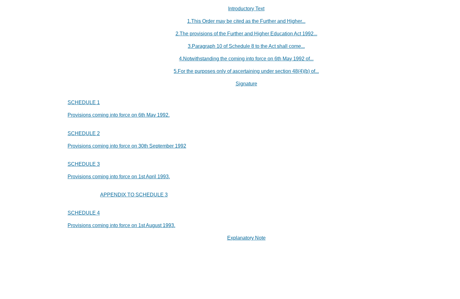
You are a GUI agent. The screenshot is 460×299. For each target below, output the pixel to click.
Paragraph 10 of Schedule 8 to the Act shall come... (248, 46)
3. (190, 46)
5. (176, 71)
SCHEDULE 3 (84, 164)
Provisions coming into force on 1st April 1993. (119, 176)
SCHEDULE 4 (84, 212)
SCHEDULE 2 (84, 133)
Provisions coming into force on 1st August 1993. (121, 225)
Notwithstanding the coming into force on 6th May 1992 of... (248, 58)
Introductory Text (246, 8)
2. (178, 33)
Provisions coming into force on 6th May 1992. (119, 115)
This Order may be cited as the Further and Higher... (248, 21)
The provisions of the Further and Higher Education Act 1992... (248, 33)
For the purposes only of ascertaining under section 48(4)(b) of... (248, 71)
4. (181, 58)
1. (189, 21)
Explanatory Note (246, 238)
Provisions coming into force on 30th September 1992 (127, 146)
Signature (246, 83)
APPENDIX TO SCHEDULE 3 (134, 194)
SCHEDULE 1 (84, 102)
